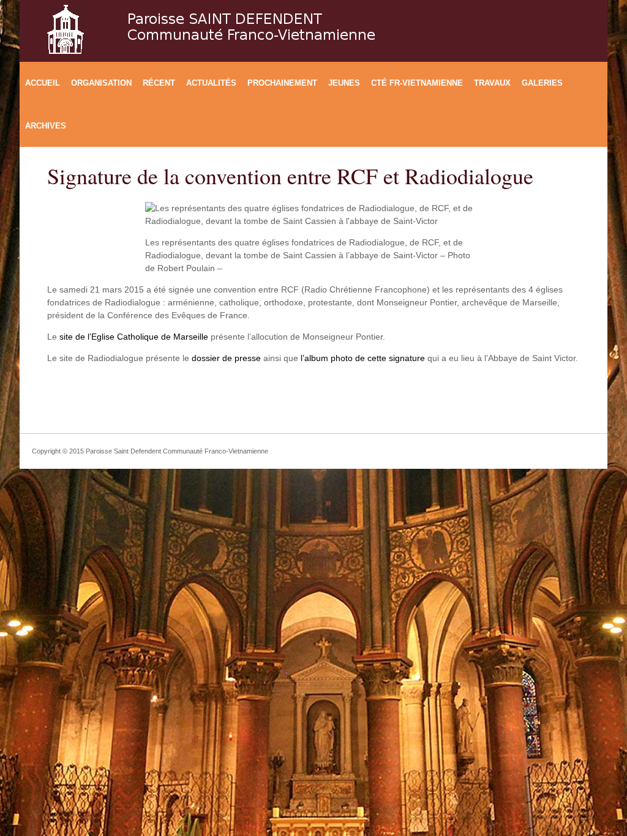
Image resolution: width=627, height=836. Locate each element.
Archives (45, 125)
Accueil (42, 83)
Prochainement (282, 83)
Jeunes (344, 83)
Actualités (211, 83)
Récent (159, 83)
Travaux (492, 83)
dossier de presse (226, 358)
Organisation (101, 83)
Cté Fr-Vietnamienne (417, 83)
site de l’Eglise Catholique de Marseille (132, 336)
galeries (542, 83)
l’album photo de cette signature (363, 358)
